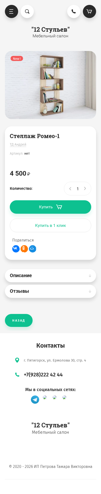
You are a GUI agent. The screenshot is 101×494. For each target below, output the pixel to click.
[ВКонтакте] (16, 248)
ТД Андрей (18, 144)
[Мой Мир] (32, 248)
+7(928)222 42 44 (43, 375)
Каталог (11, 11)
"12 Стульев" (50, 29)
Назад (18, 320)
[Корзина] (89, 11)
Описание (21, 275)
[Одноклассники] (24, 248)
